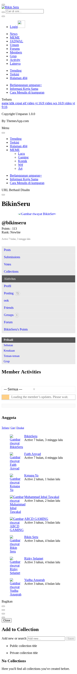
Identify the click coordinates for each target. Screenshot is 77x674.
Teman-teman (12, 356)
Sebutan (8, 345)
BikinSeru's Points (16, 329)
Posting (11, 293)
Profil (7, 286)
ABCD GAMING (36, 519)
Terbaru (5, 427)
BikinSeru (30, 436)
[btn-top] (3, 613)
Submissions (12, 257)
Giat (13, 427)
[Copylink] (3, 610)
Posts (7, 250)
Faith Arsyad (32, 454)
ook (6, 300)
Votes (7, 264)
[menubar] (3, 4)
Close (6, 620)
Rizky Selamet (33, 558)
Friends (9, 307)
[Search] (3, 12)
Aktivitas (10, 279)
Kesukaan (9, 350)
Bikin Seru (31, 537)
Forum (8, 322)
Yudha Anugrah (34, 580)
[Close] (3, 132)
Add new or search (14, 638)
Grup (7, 361)
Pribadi (8, 339)
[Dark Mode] (3, 16)
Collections (11, 271)
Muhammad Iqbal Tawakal (41, 497)
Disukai (20, 427)
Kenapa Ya (31, 475)
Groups (10, 315)
